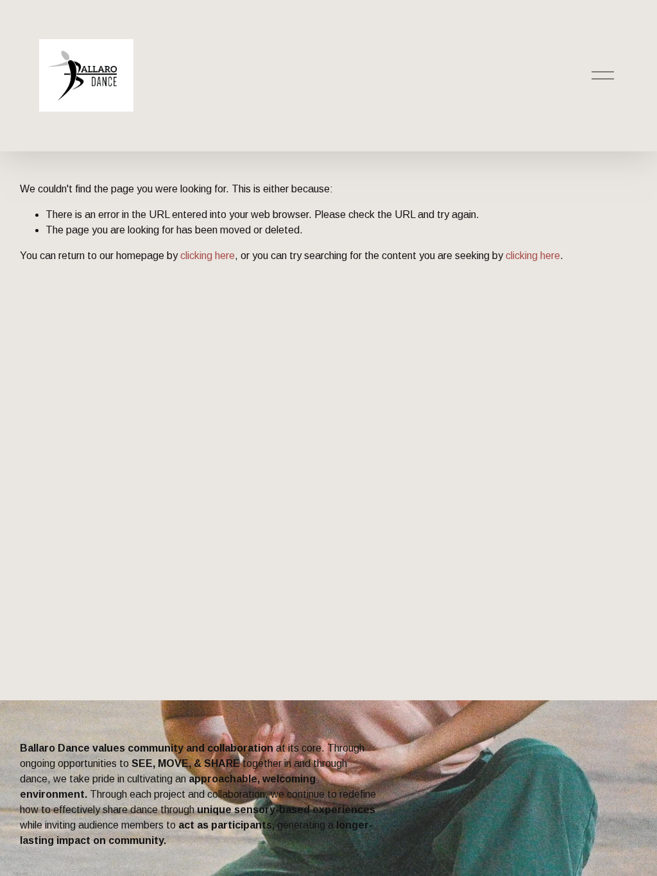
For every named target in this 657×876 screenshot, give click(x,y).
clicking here (207, 255)
